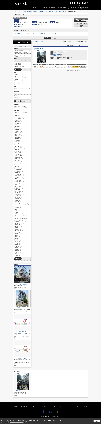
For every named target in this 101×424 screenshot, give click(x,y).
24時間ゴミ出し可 (20, 229)
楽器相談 (18, 120)
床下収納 (18, 201)
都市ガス (18, 253)
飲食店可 (18, 249)
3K (24, 79)
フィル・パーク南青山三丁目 (21, 284)
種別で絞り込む (22, 46)
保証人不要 (18, 128)
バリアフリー (19, 132)
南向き (17, 243)
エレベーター (19, 169)
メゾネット (18, 161)
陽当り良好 (18, 121)
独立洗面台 (18, 197)
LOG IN (85, 407)
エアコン (18, 198)
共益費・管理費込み (19, 66)
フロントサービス (20, 227)
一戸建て (17, 56)
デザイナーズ (19, 125)
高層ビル (18, 247)
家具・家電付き (19, 175)
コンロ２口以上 (19, 180)
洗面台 (17, 192)
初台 (18, 33)
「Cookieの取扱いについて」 (16, 422)
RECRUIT (73, 8)
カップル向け (19, 152)
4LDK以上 (17, 84)
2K (15, 77)
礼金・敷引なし (18, 64)
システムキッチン (20, 183)
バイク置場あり (19, 174)
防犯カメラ (18, 224)
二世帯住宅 (18, 140)
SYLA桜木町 (17, 307)
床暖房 (17, 200)
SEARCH (53, 8)
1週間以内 (26, 108)
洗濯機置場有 (19, 177)
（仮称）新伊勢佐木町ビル (20, 331)
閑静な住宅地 (19, 123)
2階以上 (17, 235)
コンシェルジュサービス (21, 232)
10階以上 (18, 238)
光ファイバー (19, 213)
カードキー (18, 143)
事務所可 (18, 129)
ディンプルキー (19, 223)
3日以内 (17, 108)
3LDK (25, 81)
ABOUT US (44, 8)
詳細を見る (75, 66)
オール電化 (18, 168)
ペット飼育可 (19, 117)
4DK (25, 82)
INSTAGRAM (43, 407)
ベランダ (18, 163)
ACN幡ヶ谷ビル (39, 48)
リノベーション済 (20, 126)
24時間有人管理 (19, 226)
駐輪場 (17, 172)
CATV (17, 212)
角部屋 (17, 244)
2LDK (16, 79)
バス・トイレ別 (19, 186)
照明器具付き (19, 171)
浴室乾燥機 (18, 189)
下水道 (17, 255)
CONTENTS (63, 8)
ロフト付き (18, 160)
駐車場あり (18, 233)
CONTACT (85, 8)
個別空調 (18, 252)
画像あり (17, 112)
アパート (17, 55)
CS (16, 209)
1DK (16, 76)
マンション (23, 55)
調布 (55, 33)
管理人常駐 (18, 137)
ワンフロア (18, 246)
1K (24, 74)
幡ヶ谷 (31, 33)
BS (16, 210)
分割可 (17, 134)
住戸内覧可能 (19, 230)
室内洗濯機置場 (19, 157)
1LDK (25, 76)
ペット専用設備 (19, 118)
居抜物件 (18, 250)
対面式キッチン (19, 184)
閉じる (96, 421)
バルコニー (18, 165)
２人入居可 (18, 131)
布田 (43, 33)
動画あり (26, 112)
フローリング (19, 158)
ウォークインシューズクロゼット (22, 205)
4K (15, 82)
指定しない (17, 106)
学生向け (18, 151)
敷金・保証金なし (19, 63)
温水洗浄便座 (19, 191)
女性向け (18, 154)
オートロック (19, 216)
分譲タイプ (18, 135)
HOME (34, 8)
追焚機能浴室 (19, 188)
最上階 (17, 241)
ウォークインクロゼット (21, 203)
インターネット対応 (20, 215)
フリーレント (19, 141)
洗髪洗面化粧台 (19, 194)
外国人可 (18, 146)
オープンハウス (19, 145)
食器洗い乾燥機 (19, 181)
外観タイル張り (19, 178)
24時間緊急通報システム (21, 221)
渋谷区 (57, 52)
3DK (16, 81)
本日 (25, 106)
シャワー (18, 195)
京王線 (54, 54)
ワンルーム (17, 74)
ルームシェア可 (19, 149)
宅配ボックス (19, 220)
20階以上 (18, 240)
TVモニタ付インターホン (21, 218)
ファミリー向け (19, 155)
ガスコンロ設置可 (20, 148)
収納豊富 (18, 207)
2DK (25, 77)
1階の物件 (18, 237)
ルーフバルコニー (20, 166)
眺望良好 (18, 138)
